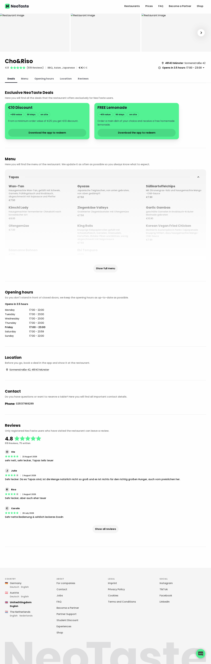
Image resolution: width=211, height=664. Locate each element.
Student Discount (67, 620)
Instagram (166, 583)
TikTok (164, 589)
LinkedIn (165, 601)
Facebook (166, 595)
